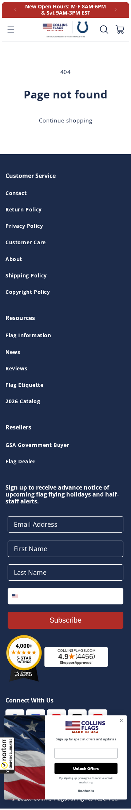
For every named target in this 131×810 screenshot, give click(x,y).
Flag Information (28, 335)
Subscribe (65, 620)
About (13, 259)
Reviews (16, 368)
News (12, 351)
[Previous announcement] (15, 10)
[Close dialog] (122, 720)
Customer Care (25, 242)
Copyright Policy (27, 291)
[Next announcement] (116, 10)
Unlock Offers (86, 768)
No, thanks (86, 790)
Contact (16, 193)
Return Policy (23, 209)
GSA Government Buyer (37, 444)
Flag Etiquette (24, 384)
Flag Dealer (20, 461)
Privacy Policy (24, 225)
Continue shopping (65, 120)
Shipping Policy (26, 275)
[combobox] (20, 596)
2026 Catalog (22, 401)
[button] (7, 755)
